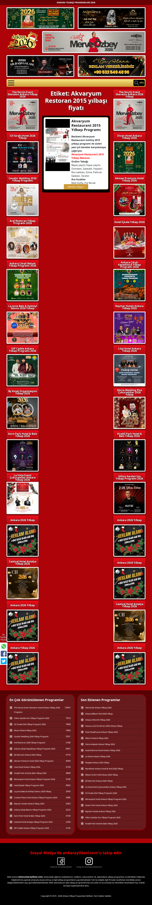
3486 (68, 797)
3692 (68, 785)
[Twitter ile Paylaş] (3, 661)
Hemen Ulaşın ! (76, 186)
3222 (68, 809)
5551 (68, 736)
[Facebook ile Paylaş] (3, 653)
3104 (68, 815)
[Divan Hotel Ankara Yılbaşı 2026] (40, 18)
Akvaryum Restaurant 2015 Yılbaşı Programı (86, 125)
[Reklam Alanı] (112, 65)
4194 (68, 767)
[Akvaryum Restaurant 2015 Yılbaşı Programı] (57, 144)
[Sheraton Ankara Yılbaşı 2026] (94, 41)
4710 (68, 754)
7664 (68, 730)
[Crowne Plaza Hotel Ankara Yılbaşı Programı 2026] (40, 65)
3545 (68, 791)
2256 (68, 821)
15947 (68, 707)
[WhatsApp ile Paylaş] (3, 646)
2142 (68, 828)
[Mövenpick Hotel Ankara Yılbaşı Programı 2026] (112, 18)
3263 (68, 803)
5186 (68, 742)
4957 (68, 748)
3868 (68, 773)
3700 (68, 779)
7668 (68, 724)
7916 (68, 718)
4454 (68, 760)
